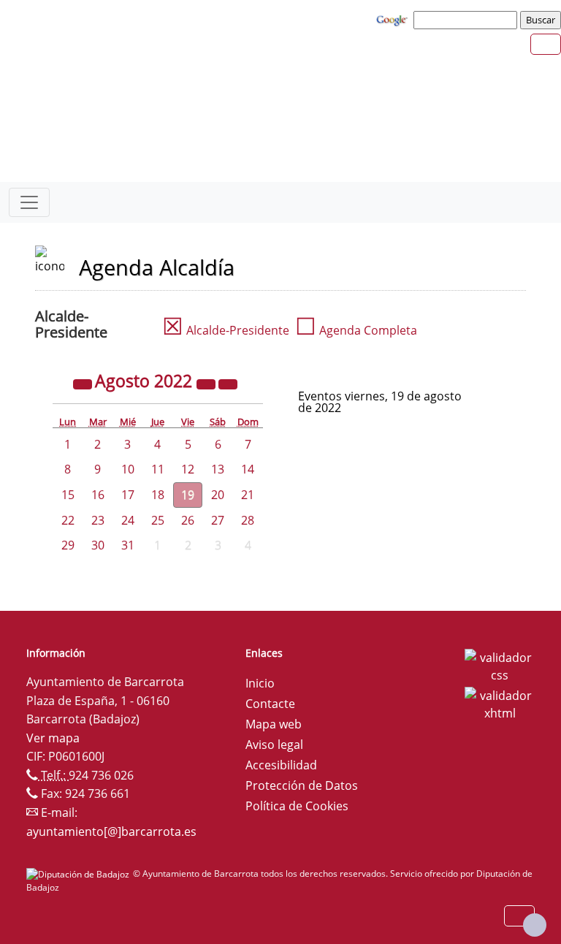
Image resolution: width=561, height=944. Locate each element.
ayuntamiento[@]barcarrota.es (111, 831)
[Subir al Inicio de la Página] (534, 925)
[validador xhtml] (500, 703)
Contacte (270, 704)
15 (68, 495)
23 (97, 520)
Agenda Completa (356, 330)
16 (97, 495)
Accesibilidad (281, 765)
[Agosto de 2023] (207, 383)
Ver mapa (53, 738)
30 (97, 545)
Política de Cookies (296, 806)
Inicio (260, 683)
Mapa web (273, 724)
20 (217, 495)
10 (127, 469)
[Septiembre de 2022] (227, 383)
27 (217, 520)
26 (187, 520)
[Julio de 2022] (84, 383)
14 (247, 469)
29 (68, 545)
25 (157, 520)
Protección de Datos (301, 785)
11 (157, 469)
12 (187, 469)
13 (217, 469)
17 (127, 495)
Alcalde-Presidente (225, 330)
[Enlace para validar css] (500, 665)
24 (127, 520)
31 (127, 545)
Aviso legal (274, 744)
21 (247, 495)
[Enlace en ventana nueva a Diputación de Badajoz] (79, 873)
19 (187, 495)
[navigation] (467, 19)
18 (157, 495)
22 (68, 520)
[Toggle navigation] (29, 202)
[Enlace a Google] (393, 19)
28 (247, 520)
